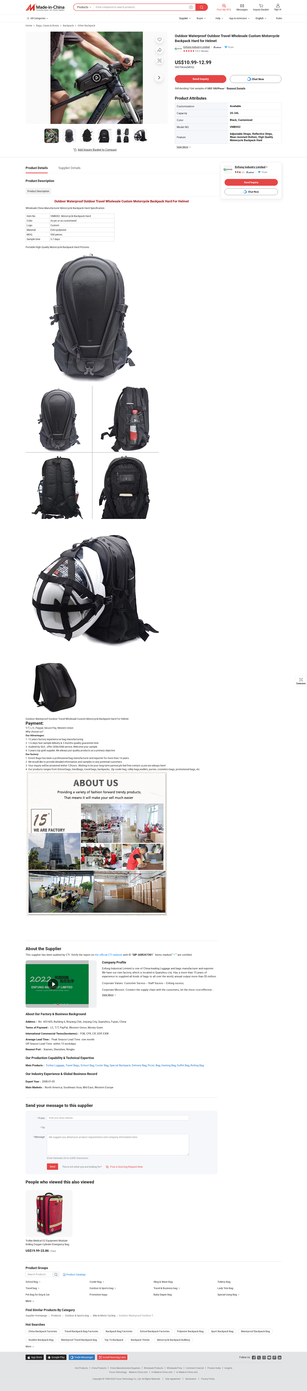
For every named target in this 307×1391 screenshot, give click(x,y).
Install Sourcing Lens (114, 1357)
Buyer (200, 18)
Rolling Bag (197, 1065)
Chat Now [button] (258, 79)
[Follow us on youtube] (269, 1357)
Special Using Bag (227, 1294)
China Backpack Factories (42, 1331)
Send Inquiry (201, 79)
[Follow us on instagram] (264, 1357)
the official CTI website (108, 954)
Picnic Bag (154, 1065)
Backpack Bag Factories (119, 1331)
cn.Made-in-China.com (187, 1372)
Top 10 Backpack (113, 1339)
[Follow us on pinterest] (274, 1357)
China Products (98, 1367)
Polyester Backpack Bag (190, 1331)
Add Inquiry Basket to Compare (97, 150)
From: (42, 1118)
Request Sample (236, 88)
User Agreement (173, 1378)
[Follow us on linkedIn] (279, 1357)
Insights (228, 1367)
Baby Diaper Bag (163, 1294)
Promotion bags (98, 1294)
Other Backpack (86, 25)
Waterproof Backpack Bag (255, 1331)
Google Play (56, 1357)
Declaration (190, 1378)
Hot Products (81, 1367)
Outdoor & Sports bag (102, 1288)
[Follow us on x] (259, 1357)
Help (218, 18)
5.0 (239, 172)
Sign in (277, 9)
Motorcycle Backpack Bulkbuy (173, 1339)
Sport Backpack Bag (222, 1331)
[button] (191, 7)
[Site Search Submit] (201, 7)
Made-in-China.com (138, 1372)
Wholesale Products (153, 1367)
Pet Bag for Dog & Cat (38, 1294)
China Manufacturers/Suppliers (125, 1367)
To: (43, 1127)
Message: (40, 1137)
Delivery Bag (139, 1065)
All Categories (37, 18)
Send (52, 1166)
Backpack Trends (140, 1339)
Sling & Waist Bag (163, 1281)
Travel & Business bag (165, 1288)
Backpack (68, 25)
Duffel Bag (183, 1065)
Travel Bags (72, 1065)
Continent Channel (195, 1367)
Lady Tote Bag (225, 1288)
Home (29, 25)
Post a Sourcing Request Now (124, 1166)
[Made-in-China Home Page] (45, 7)
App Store (34, 1357)
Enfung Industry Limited (196, 47)
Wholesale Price (174, 1367)
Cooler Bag (101, 1065)
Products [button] (82, 7)
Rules (279, 18)
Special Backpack (120, 1065)
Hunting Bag (168, 1065)
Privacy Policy (208, 1378)
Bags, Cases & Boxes (47, 25)
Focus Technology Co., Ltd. (129, 1378)
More (29, 1346)
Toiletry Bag (223, 1281)
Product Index (214, 1367)
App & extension (238, 18)
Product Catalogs (76, 1274)
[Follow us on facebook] (254, 1357)
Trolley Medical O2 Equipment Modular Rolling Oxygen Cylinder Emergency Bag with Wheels (47, 1244)
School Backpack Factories (154, 1331)
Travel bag (31, 1288)
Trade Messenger (82, 1357)
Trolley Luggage (55, 1065)
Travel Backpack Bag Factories (81, 1331)
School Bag (87, 1065)
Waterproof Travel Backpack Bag (79, 1339)
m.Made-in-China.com (162, 1372)
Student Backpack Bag (40, 1339)
